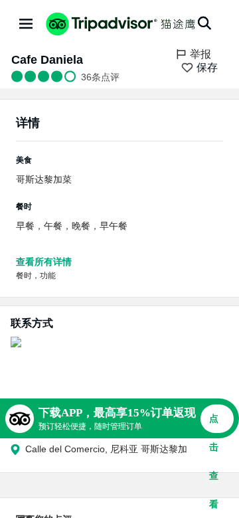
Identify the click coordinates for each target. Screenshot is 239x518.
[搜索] (204, 23)
